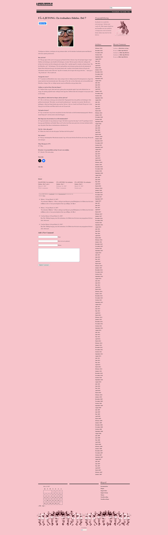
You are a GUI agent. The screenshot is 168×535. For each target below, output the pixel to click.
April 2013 (97, 313)
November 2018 (99, 169)
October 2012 (98, 326)
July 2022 (97, 83)
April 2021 (97, 108)
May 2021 (97, 106)
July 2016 (97, 229)
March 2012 (98, 341)
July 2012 (97, 332)
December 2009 (99, 399)
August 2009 (98, 407)
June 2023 (97, 63)
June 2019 (97, 154)
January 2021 (98, 115)
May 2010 (97, 388)
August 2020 (98, 123)
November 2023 (99, 52)
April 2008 (97, 442)
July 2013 (97, 306)
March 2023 (98, 67)
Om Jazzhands (115, 12)
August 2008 (98, 433)
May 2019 (97, 156)
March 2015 (98, 263)
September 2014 (99, 276)
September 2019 (99, 147)
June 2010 (97, 386)
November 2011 (99, 349)
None (44, 195)
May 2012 (97, 336)
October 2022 (98, 76)
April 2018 (97, 184)
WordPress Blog (104, 497)
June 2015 (97, 257)
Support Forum (104, 493)
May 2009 (97, 414)
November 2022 (99, 74)
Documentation (104, 486)
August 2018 (98, 175)
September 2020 (99, 121)
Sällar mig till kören (123, 50)
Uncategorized (62, 194)
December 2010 (99, 373)
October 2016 (98, 222)
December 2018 (99, 167)
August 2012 (98, 330)
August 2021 (98, 100)
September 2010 (99, 380)
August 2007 (98, 459)
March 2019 (98, 160)
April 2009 (97, 416)
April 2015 (97, 261)
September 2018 (99, 173)
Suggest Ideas (104, 490)
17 (58, 497)
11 (61, 494)
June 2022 (97, 85)
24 (58, 500)
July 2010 (97, 384)
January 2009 (98, 423)
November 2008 (99, 427)
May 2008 (97, 440)
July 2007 (97, 461)
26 (44, 503)
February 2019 (98, 162)
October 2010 (98, 377)
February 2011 (98, 369)
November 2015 (99, 246)
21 (50, 500)
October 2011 (98, 352)
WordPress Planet (105, 499)
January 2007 (98, 474)
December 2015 (99, 244)
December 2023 (99, 50)
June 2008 (97, 438)
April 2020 (97, 132)
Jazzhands (44, 4)
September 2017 (99, 199)
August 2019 (98, 149)
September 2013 (99, 302)
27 (47, 503)
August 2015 (98, 253)
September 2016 (99, 225)
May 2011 (97, 362)
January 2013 (98, 319)
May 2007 (97, 466)
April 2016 (97, 235)
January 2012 (98, 345)
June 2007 (97, 463)
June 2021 (97, 104)
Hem (128, 12)
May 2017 (97, 207)
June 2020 (97, 128)
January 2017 (98, 216)
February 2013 (98, 317)
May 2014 (97, 285)
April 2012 (97, 339)
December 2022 (99, 72)
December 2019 (99, 141)
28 (50, 503)
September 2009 (99, 405)
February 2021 (98, 113)
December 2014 (99, 270)
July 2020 (97, 126)
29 (53, 503)
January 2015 (98, 268)
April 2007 (97, 468)
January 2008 (98, 448)
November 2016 (99, 220)
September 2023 (99, 57)
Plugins (102, 488)
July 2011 (97, 358)
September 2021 (99, 98)
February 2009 (98, 420)
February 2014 (98, 291)
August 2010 (98, 382)
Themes (102, 495)
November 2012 (99, 324)
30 (55, 503)
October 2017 (98, 197)
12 (44, 497)
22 (53, 500)
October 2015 (98, 248)
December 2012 (99, 321)
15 (53, 497)
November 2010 (99, 375)
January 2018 (98, 190)
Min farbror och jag (123, 48)
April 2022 (97, 89)
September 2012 (99, 328)
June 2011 (97, 360)
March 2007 (98, 470)
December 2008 (99, 425)
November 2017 (99, 194)
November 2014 (99, 272)
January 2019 (98, 164)
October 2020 (98, 119)
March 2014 (98, 289)
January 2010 (98, 397)
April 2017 (97, 209)
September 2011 (99, 354)
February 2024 (98, 48)
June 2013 (97, 309)
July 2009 (97, 410)
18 (61, 497)
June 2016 (97, 231)
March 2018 (98, 186)
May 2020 (97, 130)
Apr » (43, 506)
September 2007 (99, 457)
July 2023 (97, 61)
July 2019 (97, 151)
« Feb (39, 506)
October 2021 (98, 96)
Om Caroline (123, 12)
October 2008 (98, 429)
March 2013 (98, 315)
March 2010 (98, 392)
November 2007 (99, 453)
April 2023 (97, 65)
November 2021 (99, 93)
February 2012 (98, 343)
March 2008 (98, 444)
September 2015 (99, 250)
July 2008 (97, 435)
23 (55, 500)
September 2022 (99, 78)
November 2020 (99, 117)
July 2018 (97, 177)
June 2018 (97, 179)
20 (47, 500)
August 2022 (98, 80)
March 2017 (98, 212)
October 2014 (98, 274)
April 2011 (97, 364)
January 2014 (98, 293)
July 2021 (97, 102)
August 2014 (98, 278)
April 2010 (97, 390)
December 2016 (99, 218)
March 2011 (98, 367)
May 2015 (97, 259)
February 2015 (98, 265)
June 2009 (97, 412)
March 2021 (98, 111)
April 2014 (97, 287)
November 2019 (99, 143)
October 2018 (98, 171)
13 (47, 497)
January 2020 (98, 138)
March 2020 (98, 134)
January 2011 (98, 371)
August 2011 (98, 356)
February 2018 (98, 188)
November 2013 (99, 298)
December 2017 (99, 192)
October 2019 (98, 145)
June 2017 (97, 205)
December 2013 (99, 296)
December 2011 (99, 347)
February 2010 (98, 395)
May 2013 (97, 311)
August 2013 (98, 304)
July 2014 (97, 281)
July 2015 (97, 255)
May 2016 (97, 233)
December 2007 (99, 451)
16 (55, 497)
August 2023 (98, 59)
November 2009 (99, 401)
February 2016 (98, 240)
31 (58, 503)
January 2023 (98, 70)
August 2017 (98, 201)
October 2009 (98, 403)
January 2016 (98, 242)
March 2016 (98, 238)
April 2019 (97, 158)
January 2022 (98, 91)
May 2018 (97, 182)
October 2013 (98, 300)
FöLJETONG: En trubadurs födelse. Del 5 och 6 (46, 183)
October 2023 (98, 55)
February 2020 (98, 136)
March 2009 (98, 418)
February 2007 (98, 472)
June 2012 (97, 334)
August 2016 (98, 227)
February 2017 (98, 214)
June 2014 (97, 283)
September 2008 (99, 431)
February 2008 (98, 446)
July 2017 (97, 203)
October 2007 (98, 455)
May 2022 (97, 87)
